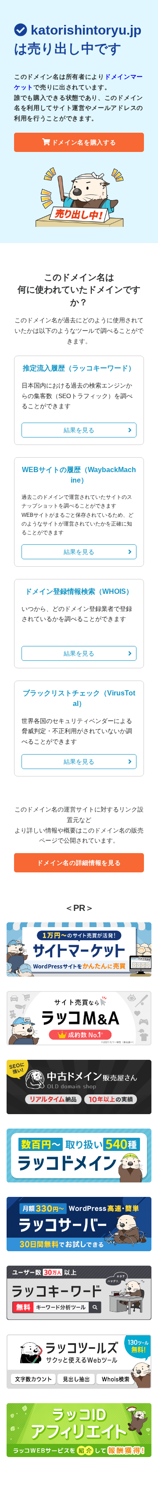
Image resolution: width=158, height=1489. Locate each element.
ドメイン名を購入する (84, 142)
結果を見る (79, 430)
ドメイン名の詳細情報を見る (79, 862)
